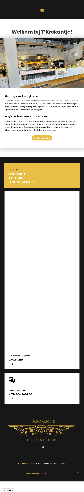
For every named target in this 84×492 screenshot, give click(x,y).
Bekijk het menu (42, 137)
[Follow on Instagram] (42, 446)
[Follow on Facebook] (38, 446)
